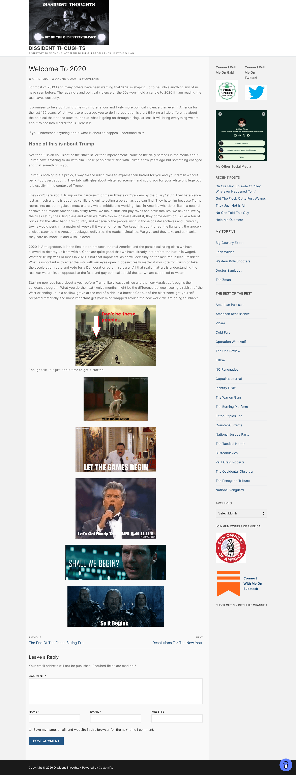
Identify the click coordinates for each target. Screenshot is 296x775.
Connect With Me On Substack (252, 583)
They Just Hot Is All (230, 205)
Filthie (220, 360)
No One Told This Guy (232, 213)
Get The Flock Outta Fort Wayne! (241, 198)
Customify (105, 767)
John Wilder (225, 252)
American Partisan (229, 305)
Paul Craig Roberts (230, 462)
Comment (37, 675)
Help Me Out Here (229, 220)
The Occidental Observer (235, 471)
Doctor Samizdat (229, 270)
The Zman (223, 280)
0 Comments (90, 78)
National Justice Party (232, 434)
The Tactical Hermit (230, 444)
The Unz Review (228, 351)
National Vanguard (230, 490)
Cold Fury (223, 332)
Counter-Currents (229, 425)
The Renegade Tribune (233, 481)
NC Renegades (227, 369)
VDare (220, 323)
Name (34, 711)
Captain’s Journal (229, 379)
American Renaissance (233, 314)
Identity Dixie (226, 388)
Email (95, 711)
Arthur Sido (40, 78)
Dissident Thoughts (57, 48)
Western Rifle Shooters (233, 261)
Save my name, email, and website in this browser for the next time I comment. (93, 730)
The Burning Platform (232, 407)
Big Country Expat (230, 243)
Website (157, 711)
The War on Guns (229, 397)
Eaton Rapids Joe (229, 416)
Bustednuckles (227, 453)
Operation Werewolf (231, 342)
